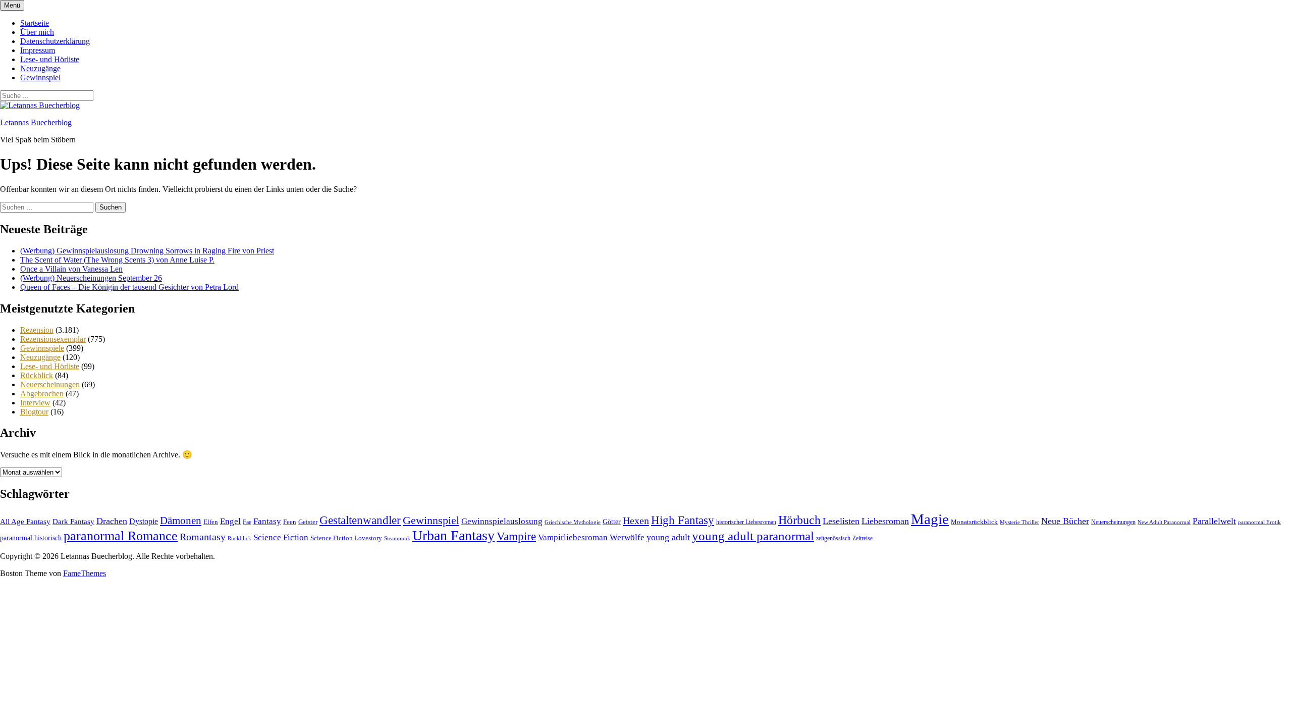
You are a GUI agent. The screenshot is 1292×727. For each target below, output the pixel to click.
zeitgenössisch (833, 538)
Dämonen (180, 520)
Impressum (37, 50)
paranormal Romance (121, 536)
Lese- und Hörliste (49, 59)
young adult (668, 537)
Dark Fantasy (73, 521)
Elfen (210, 522)
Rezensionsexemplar (53, 339)
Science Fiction (280, 537)
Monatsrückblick (974, 522)
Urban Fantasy (453, 535)
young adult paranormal (753, 536)
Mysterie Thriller (1019, 522)
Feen (289, 522)
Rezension (36, 330)
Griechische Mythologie (573, 522)
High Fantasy (682, 520)
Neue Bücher (1065, 521)
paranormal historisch (31, 538)
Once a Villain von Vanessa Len (71, 269)
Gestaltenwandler (360, 520)
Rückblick (36, 375)
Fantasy (267, 521)
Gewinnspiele (42, 348)
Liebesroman (885, 521)
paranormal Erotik (1259, 522)
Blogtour (34, 411)
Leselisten (841, 521)
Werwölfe (627, 537)
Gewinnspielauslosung (502, 521)
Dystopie (143, 521)
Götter (612, 521)
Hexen (636, 520)
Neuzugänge (40, 68)
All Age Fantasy (25, 521)
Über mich (37, 32)
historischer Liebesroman (746, 522)
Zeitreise (862, 538)
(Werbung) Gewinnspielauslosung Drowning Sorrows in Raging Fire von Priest (147, 250)
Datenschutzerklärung (55, 41)
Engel (230, 521)
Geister (307, 522)
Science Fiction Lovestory (346, 538)
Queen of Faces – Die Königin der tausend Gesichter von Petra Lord (129, 287)
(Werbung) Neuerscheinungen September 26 (91, 278)
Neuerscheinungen (50, 384)
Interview (35, 402)
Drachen (111, 521)
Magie (930, 519)
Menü (12, 5)
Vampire (516, 536)
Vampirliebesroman (573, 537)
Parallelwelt (1214, 521)
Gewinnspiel (40, 77)
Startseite (34, 23)
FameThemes (84, 573)
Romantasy (203, 536)
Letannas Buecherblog (36, 122)
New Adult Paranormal (1164, 522)
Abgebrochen (42, 393)
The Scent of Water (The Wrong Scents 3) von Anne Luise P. (117, 259)
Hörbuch (799, 520)
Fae (247, 522)
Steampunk (397, 538)
